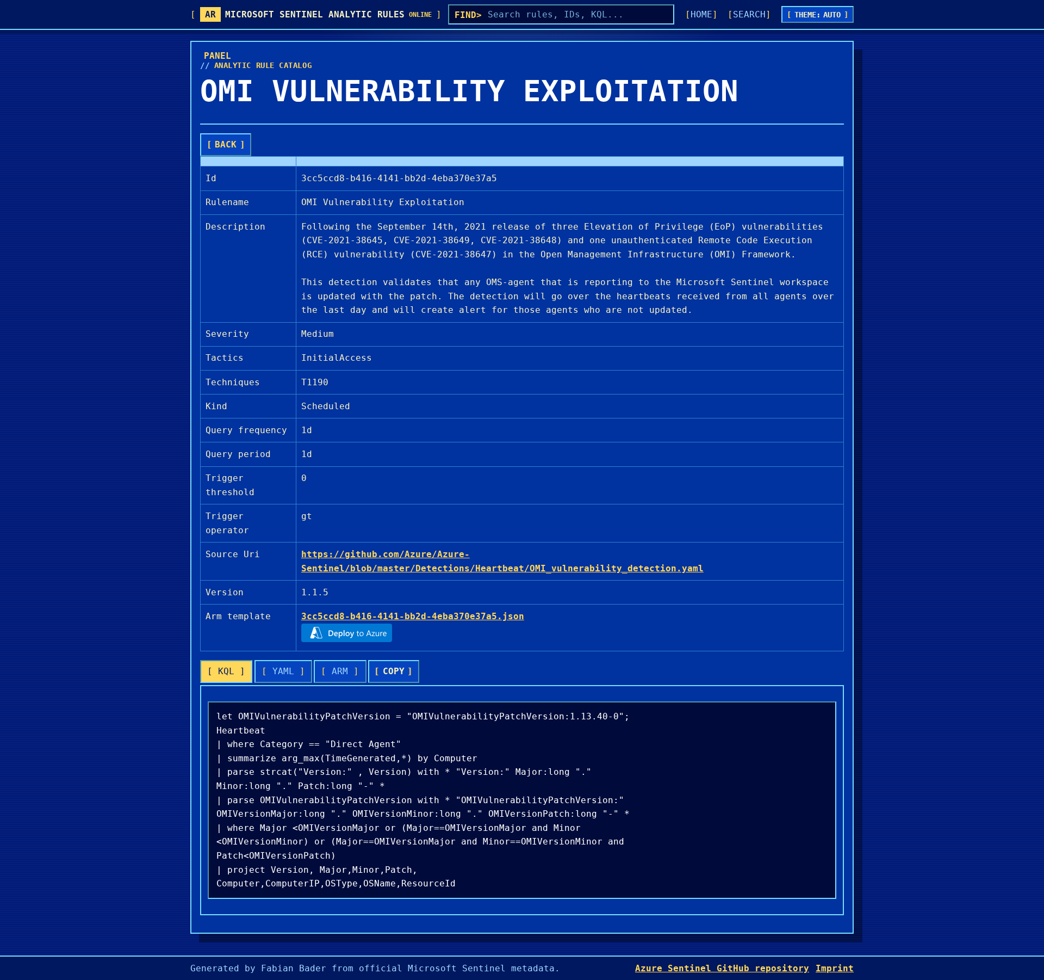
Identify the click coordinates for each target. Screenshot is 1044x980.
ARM (340, 671)
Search (749, 14)
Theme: (817, 14)
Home (701, 14)
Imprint (835, 968)
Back (226, 144)
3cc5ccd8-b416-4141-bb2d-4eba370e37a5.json (412, 616)
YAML (283, 671)
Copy (394, 671)
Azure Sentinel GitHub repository (722, 968)
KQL (226, 671)
